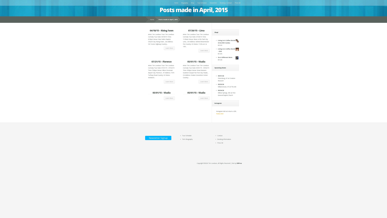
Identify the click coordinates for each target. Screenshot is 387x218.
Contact (220, 136)
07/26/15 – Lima (196, 30)
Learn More (169, 48)
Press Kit (238, 3)
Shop (192, 3)
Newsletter (213, 3)
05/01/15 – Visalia (196, 61)
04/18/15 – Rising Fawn (161, 30)
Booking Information (224, 139)
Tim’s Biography (187, 139)
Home (176, 3)
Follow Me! (219, 114)
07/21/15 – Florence (161, 61)
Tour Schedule (202, 3)
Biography (184, 3)
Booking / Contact (226, 3)
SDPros (239, 163)
